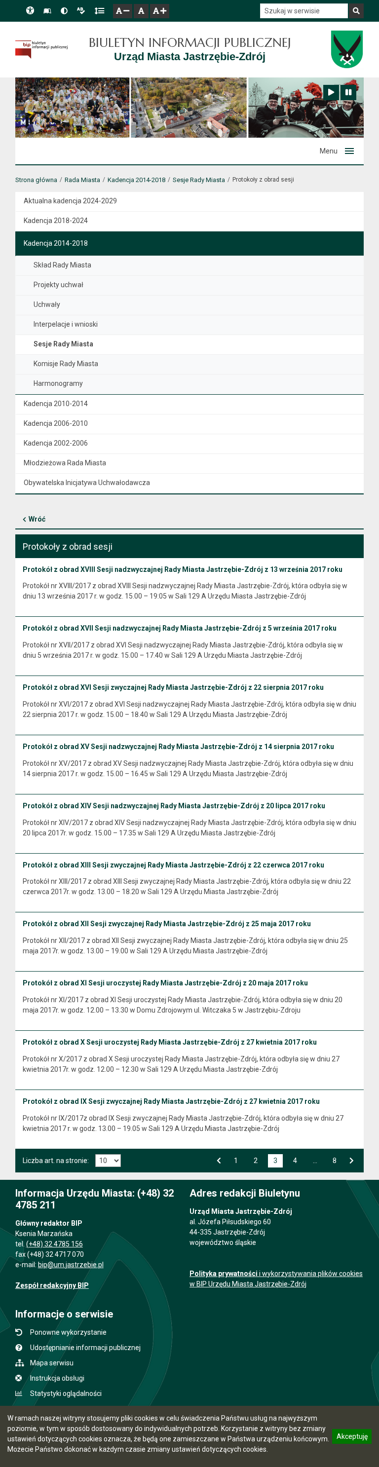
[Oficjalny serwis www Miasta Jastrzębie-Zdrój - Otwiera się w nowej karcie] (347, 49)
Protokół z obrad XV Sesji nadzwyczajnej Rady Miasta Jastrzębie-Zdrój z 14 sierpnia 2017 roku (178, 747)
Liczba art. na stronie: (56, 1161)
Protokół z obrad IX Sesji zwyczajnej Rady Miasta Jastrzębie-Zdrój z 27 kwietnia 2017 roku (171, 1101)
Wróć (37, 519)
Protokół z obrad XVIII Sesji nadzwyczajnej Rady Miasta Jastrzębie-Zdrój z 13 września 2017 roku (182, 569)
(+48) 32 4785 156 (54, 1244)
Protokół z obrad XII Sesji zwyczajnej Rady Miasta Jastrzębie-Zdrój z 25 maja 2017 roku (167, 924)
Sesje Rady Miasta (199, 180)
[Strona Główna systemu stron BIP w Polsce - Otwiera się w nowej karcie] (41, 49)
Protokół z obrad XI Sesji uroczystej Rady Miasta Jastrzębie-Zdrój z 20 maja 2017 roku (165, 983)
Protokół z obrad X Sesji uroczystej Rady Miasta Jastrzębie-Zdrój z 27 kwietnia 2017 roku (170, 1042)
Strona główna (36, 180)
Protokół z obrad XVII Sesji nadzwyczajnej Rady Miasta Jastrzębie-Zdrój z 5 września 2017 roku (180, 628)
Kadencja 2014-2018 (136, 180)
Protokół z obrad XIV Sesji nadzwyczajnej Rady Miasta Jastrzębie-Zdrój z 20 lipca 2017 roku (174, 806)
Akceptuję (352, 1437)
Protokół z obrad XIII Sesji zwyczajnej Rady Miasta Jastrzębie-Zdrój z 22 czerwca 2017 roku (173, 865)
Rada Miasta (82, 180)
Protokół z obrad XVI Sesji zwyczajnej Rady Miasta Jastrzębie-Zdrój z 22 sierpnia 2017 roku (173, 687)
